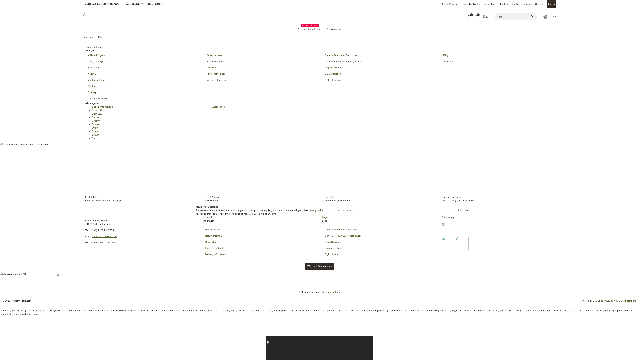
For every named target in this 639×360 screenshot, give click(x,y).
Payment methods (214, 248)
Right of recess (333, 254)
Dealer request (213, 229)
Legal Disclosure (333, 242)
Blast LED (97, 113)
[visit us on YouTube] (177, 209)
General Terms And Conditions (341, 229)
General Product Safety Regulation (343, 235)
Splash (95, 135)
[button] (469, 17)
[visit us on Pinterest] (180, 209)
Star (94, 138)
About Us (503, 4)
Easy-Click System (471, 4)
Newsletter (210, 242)
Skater (95, 131)
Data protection (333, 248)
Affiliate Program (449, 4)
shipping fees (333, 292)
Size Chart (489, 4)
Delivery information (215, 254)
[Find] (533, 17)
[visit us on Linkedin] (189, 209)
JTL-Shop (598, 301)
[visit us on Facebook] (174, 209)
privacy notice (316, 210)
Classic (95, 117)
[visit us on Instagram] (183, 209)
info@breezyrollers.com (104, 236)
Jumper (96, 124)
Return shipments (214, 235)
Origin (95, 127)
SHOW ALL (98, 110)
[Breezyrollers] (106, 16)
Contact (539, 4)
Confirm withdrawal (522, 4)
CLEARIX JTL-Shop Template (620, 301)
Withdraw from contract (319, 266)
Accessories (218, 107)
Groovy (96, 121)
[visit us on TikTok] (186, 209)
